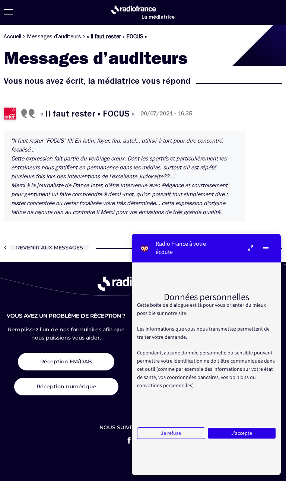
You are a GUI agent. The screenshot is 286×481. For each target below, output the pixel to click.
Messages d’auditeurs (54, 36)
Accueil (12, 36)
